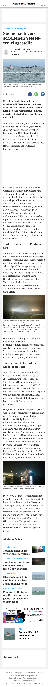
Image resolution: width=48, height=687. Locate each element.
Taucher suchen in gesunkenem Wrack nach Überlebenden (16, 565)
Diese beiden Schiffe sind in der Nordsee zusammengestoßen (15, 580)
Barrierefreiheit (15, 678)
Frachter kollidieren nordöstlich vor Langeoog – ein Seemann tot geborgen (15, 597)
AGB (12, 675)
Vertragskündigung (31, 678)
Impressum (32, 675)
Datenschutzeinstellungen (24, 680)
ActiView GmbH (36, 683)
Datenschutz (20, 675)
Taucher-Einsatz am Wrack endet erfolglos (16, 552)
